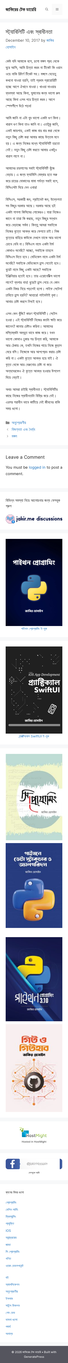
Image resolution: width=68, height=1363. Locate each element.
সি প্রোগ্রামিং (13, 1252)
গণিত (8, 1258)
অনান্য (9, 1334)
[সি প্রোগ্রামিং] (34, 797)
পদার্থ (8, 1326)
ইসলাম (9, 1298)
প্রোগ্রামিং (11, 1202)
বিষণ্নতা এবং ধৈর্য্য (23, 429)
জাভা (8, 1245)
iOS (8, 1231)
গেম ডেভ (10, 1313)
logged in (37, 467)
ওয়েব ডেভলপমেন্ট (14, 1266)
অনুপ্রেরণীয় (19, 422)
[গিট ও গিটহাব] (34, 1068)
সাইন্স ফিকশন (13, 1305)
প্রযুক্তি (10, 1223)
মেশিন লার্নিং (12, 1209)
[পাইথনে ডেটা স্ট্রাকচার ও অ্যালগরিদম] (34, 885)
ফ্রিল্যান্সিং (11, 1216)
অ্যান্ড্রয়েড (11, 1237)
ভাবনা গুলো (11, 1320)
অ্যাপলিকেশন (12, 1284)
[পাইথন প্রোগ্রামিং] (34, 979)
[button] (47, 9)
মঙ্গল (14, 436)
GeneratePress (34, 1356)
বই (7, 1277)
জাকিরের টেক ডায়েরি (21, 9)
